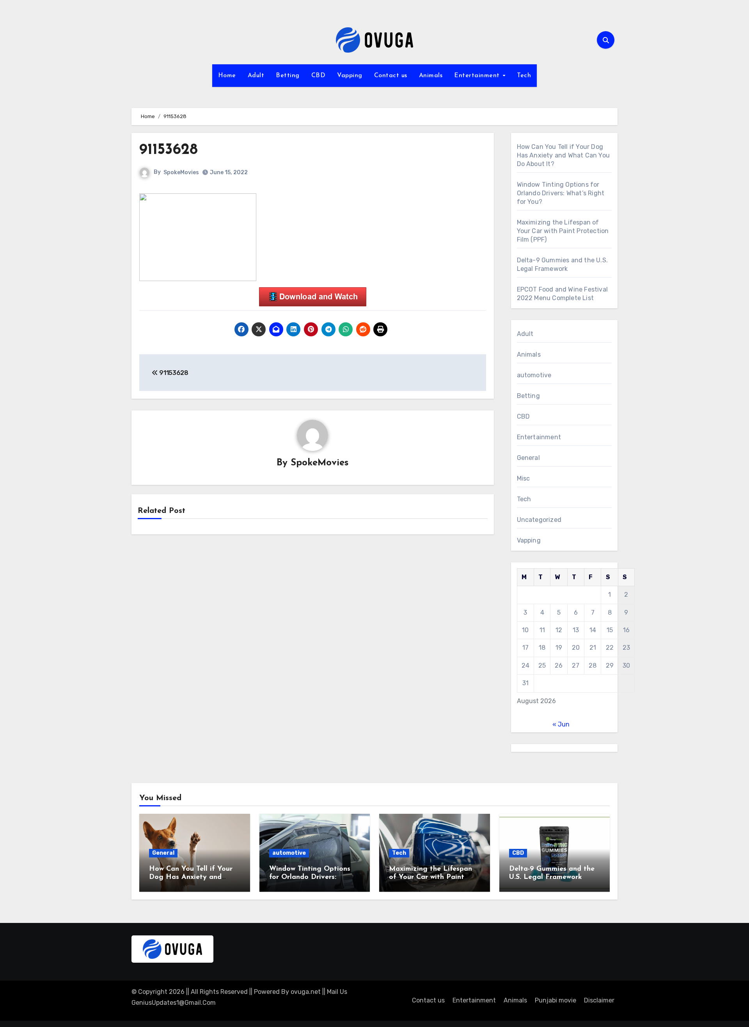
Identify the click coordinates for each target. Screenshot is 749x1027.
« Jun (561, 724)
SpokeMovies (181, 172)
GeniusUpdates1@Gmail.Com (173, 1002)
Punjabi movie (555, 1000)
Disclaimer (599, 1000)
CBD (318, 75)
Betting (288, 75)
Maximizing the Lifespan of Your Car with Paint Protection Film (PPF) (563, 231)
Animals (431, 75)
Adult (256, 75)
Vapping (349, 75)
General (528, 457)
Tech (524, 75)
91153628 (168, 150)
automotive (534, 375)
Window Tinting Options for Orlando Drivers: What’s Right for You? (561, 193)
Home (227, 75)
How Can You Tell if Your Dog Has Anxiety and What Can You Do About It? (563, 155)
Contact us (390, 75)
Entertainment (478, 75)
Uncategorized (539, 519)
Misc (523, 478)
